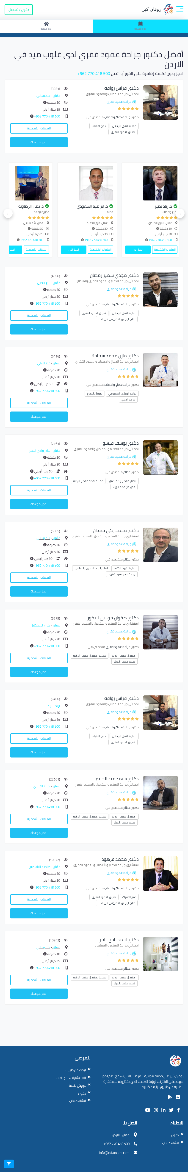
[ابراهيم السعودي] (87, 183)
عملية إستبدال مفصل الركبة (89, 655)
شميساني (43, 96)
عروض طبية (77, 1085)
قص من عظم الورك (124, 486)
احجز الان (138, 249)
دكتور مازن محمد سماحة (115, 355)
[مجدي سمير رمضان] (160, 289)
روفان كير (152, 9)
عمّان (56, 96)
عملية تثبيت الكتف (125, 568)
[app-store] (178, 1097)
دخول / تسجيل (18, 9)
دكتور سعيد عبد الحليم (117, 778)
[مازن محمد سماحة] (160, 369)
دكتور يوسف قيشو (121, 443)
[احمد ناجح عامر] (160, 953)
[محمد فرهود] (160, 873)
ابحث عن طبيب (76, 1070)
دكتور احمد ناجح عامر (119, 939)
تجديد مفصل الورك (124, 661)
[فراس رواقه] (160, 102)
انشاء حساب (77, 1101)
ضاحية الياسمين (39, 867)
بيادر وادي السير (39, 451)
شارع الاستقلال (40, 625)
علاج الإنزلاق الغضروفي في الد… (116, 319)
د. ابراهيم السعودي (92, 206)
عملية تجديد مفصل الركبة (88, 480)
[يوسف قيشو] (160, 457)
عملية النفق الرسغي (124, 126)
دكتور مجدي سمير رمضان (114, 275)
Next (8, 213)
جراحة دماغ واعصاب (117, 117)
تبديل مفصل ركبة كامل (122, 480)
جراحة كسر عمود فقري (122, 574)
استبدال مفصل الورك (124, 655)
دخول (82, 1093)
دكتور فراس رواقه (121, 88)
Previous (180, 213)
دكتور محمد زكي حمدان (116, 530)
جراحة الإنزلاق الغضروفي (122, 393)
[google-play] (170, 1097)
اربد (57, 706)
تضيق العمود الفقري (123, 131)
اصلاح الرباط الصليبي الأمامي (91, 568)
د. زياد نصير (163, 206)
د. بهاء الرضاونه (31, 206)
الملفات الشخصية (39, 128)
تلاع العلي (43, 283)
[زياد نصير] (151, 183)
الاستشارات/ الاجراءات (71, 1078)
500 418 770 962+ (93, 73)
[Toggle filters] (9, 1164)
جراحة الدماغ (128, 399)
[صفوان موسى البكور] (160, 632)
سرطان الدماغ (94, 393)
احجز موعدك (38, 142)
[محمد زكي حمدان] (160, 544)
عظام (126, 472)
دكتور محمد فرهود (120, 859)
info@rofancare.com (114, 1152)
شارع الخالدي (41, 786)
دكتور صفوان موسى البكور (113, 617)
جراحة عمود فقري (119, 102)
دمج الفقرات (99, 126)
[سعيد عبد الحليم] (160, 792)
